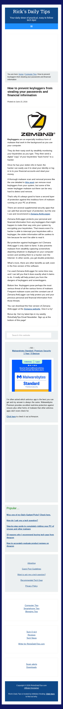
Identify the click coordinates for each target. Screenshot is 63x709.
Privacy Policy (31, 586)
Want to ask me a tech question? (31, 574)
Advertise (32, 563)
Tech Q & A (31, 632)
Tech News (32, 638)
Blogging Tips (31, 611)
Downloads (31, 667)
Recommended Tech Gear (32, 580)
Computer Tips (31, 605)
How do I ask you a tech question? (22, 520)
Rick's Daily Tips (31, 11)
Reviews (31, 635)
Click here (50, 694)
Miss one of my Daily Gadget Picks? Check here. (29, 515)
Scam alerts (31, 664)
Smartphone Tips (31, 608)
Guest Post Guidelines (31, 569)
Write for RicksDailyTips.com (31, 644)
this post (29, 182)
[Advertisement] (31, 463)
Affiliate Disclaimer (31, 688)
